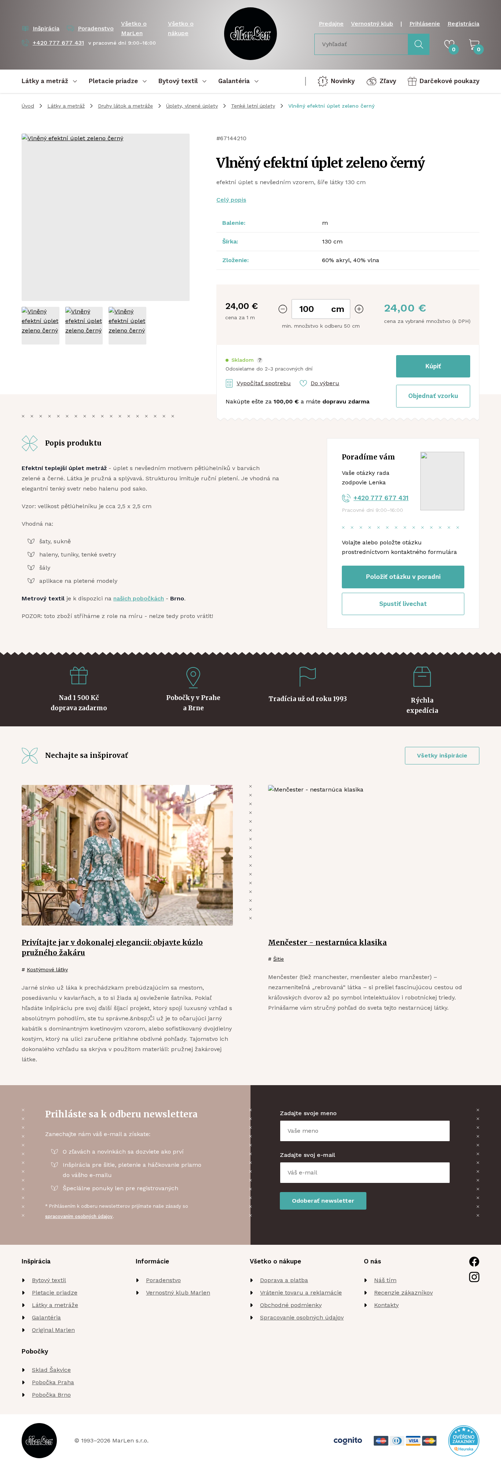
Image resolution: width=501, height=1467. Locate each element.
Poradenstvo (163, 1280)
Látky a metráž (66, 106)
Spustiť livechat (403, 603)
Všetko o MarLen (134, 28)
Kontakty (386, 1305)
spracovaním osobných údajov (79, 1216)
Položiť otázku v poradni (403, 576)
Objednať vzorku (433, 395)
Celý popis (231, 199)
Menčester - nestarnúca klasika (327, 942)
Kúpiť (433, 366)
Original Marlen (53, 1329)
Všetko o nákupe (181, 28)
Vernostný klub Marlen (178, 1292)
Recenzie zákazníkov (403, 1292)
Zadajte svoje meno (308, 1113)
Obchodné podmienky (291, 1305)
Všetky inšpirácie (442, 755)
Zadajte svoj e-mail (307, 1154)
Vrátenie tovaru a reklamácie (301, 1292)
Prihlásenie (424, 23)
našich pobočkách (138, 598)
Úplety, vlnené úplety (192, 106)
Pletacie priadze (54, 1292)
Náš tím (385, 1280)
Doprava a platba (284, 1280)
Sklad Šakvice (51, 1369)
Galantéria (46, 1317)
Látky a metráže (55, 1305)
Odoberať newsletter (323, 1200)
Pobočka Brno (51, 1394)
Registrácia (463, 23)
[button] (244, 360)
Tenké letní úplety (253, 106)
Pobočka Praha (53, 1382)
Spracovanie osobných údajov (302, 1317)
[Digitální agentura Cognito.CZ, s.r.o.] (348, 1441)
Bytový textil (49, 1280)
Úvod (28, 106)
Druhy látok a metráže (125, 106)
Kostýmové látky (47, 969)
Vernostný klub (372, 23)
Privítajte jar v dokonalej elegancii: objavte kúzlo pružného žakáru (112, 947)
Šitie (278, 959)
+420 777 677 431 (381, 498)
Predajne (331, 23)
